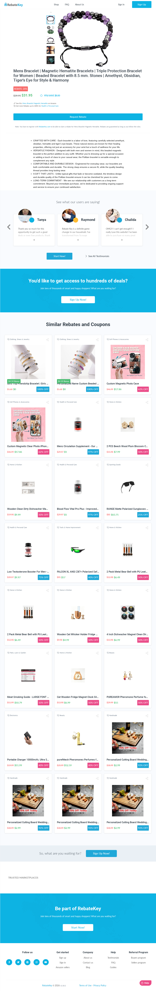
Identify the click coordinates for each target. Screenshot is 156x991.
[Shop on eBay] (132, 873)
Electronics (14, 715)
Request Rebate (78, 116)
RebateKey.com (44, 127)
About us (88, 957)
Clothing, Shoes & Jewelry (19, 339)
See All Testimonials (98, 256)
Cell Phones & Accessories (119, 339)
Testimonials (113, 957)
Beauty (111, 653)
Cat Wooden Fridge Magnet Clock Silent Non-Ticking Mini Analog (92, 697)
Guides (113, 967)
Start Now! (59, 256)
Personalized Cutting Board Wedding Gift (129, 759)
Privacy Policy (99, 985)
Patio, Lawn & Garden (18, 653)
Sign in (63, 962)
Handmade (113, 715)
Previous (9, 227)
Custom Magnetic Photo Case (123, 383)
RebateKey (47, 985)
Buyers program (138, 957)
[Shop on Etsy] (73, 885)
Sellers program (138, 962)
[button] (47, 339)
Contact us (88, 962)
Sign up (62, 957)
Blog (88, 967)
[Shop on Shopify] (119, 885)
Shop (56, 4)
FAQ (67, 4)
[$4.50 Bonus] (28, 362)
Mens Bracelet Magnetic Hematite (35, 103)
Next (147, 227)
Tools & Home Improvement (70, 527)
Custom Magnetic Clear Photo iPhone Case (30, 446)
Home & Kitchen (115, 402)
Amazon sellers (63, 967)
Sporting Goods (115, 465)
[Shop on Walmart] (59, 873)
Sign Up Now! (78, 299)
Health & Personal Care (49, 106)
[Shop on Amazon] (96, 873)
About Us (79, 4)
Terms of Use (85, 985)
